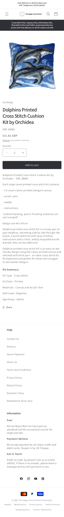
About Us (12, 362)
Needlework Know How (19, 400)
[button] (7, 14)
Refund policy (20, 504)
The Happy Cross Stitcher (30, 500)
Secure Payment (15, 354)
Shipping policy (23, 509)
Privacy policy (36, 504)
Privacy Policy (14, 377)
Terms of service (52, 504)
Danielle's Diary (15, 393)
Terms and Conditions (19, 369)
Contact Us (13, 338)
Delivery (11, 346)
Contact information (42, 509)
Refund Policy (14, 385)
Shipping (6, 140)
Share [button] (9, 307)
